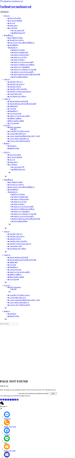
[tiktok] (15, 400)
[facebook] (1, 400)
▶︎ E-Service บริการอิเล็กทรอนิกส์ (19, 141)
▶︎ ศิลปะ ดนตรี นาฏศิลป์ (16, 121)
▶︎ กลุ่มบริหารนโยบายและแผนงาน (19, 91)
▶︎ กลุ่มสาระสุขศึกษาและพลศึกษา (23, 64)
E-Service (7, 125)
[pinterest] (17, 400)
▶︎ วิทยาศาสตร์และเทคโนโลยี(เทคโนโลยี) (26, 74)
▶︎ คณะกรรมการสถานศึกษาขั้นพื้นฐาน (21, 43)
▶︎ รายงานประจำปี (18, 30)
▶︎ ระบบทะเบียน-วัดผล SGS (17, 134)
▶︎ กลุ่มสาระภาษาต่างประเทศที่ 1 (23, 62)
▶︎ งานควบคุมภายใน (15, 94)
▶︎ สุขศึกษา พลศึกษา (15, 118)
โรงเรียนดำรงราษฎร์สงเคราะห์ (15, 6)
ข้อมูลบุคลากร (13, 47)
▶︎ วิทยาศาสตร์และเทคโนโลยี (18, 101)
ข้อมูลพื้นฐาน (8, 35)
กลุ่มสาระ (7, 99)
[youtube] (13, 400)
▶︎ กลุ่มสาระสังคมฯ (18, 60)
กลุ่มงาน (7, 79)
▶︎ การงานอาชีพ (13, 123)
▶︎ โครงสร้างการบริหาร (16, 40)
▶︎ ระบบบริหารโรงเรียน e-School (18, 131)
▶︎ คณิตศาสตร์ (13, 106)
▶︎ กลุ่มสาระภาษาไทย (19, 57)
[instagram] (10, 400)
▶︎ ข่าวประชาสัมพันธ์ (15, 21)
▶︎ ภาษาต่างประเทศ (14, 113)
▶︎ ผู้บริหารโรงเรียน (18, 50)
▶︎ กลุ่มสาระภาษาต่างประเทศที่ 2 (23, 72)
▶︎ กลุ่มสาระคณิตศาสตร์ (20, 52)
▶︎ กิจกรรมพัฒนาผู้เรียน (20, 77)
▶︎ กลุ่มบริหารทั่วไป (14, 86)
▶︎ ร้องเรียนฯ (12, 146)
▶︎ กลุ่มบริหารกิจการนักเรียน (17, 89)
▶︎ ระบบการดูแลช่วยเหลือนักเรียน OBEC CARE (24, 136)
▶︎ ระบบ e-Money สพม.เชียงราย (18, 138)
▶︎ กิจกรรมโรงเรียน (14, 18)
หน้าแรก (7, 16)
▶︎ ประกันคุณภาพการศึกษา (17, 96)
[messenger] (8, 400)
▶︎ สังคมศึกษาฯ (13, 111)
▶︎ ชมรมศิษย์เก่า (13, 45)
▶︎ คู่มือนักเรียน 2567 (18, 33)
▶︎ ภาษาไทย (12, 108)
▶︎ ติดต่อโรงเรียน (13, 148)
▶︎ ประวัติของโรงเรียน (15, 38)
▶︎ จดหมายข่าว (13, 25)
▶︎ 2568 (14, 129)
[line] (3, 400)
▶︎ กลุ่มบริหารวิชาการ (15, 82)
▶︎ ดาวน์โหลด (12, 28)
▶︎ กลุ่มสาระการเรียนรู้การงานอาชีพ (24, 69)
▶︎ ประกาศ (11, 23)
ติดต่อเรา (7, 143)
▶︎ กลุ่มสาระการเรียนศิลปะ (21, 67)
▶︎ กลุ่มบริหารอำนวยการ (16, 84)
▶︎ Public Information (14, 127)
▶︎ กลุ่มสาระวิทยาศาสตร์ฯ (20, 55)
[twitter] (6, 400)
